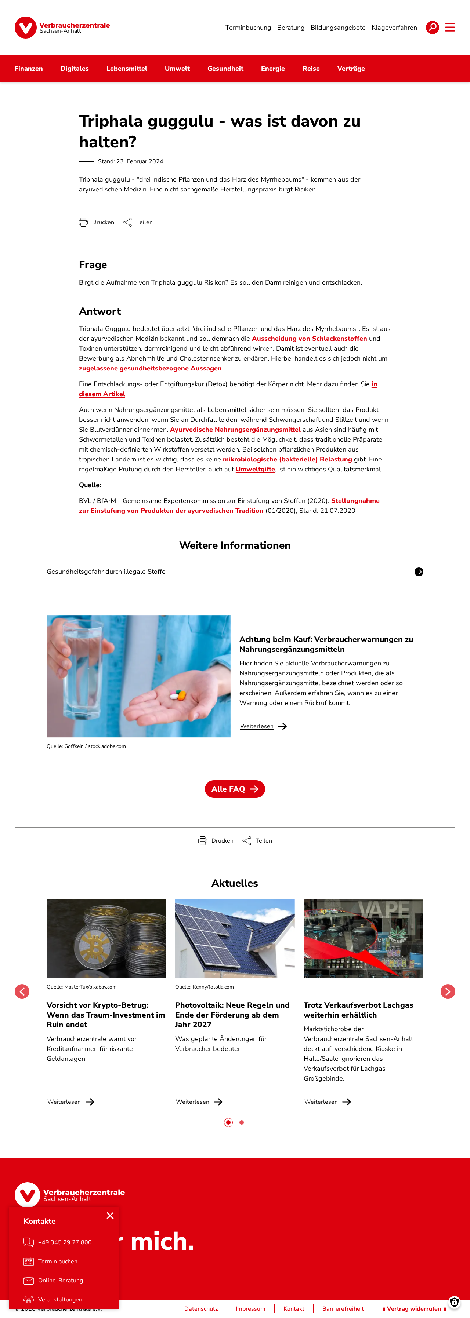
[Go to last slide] (22, 991)
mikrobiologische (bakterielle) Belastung (287, 459)
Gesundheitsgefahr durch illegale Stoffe (106, 571)
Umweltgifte (255, 469)
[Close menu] (110, 1215)
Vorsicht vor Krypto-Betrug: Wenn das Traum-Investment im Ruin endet (106, 1015)
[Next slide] (448, 991)
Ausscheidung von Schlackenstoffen (309, 338)
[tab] (228, 1122)
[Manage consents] (454, 1302)
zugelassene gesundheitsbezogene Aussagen (150, 368)
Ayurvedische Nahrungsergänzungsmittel (235, 429)
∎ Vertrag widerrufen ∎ (414, 1309)
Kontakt (293, 1309)
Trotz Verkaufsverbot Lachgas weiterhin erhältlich (358, 1010)
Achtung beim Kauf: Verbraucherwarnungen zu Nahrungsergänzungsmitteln (326, 644)
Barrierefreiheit (343, 1309)
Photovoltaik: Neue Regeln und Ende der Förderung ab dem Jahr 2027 (232, 1015)
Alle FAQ (228, 789)
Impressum (250, 1309)
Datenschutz (201, 1309)
